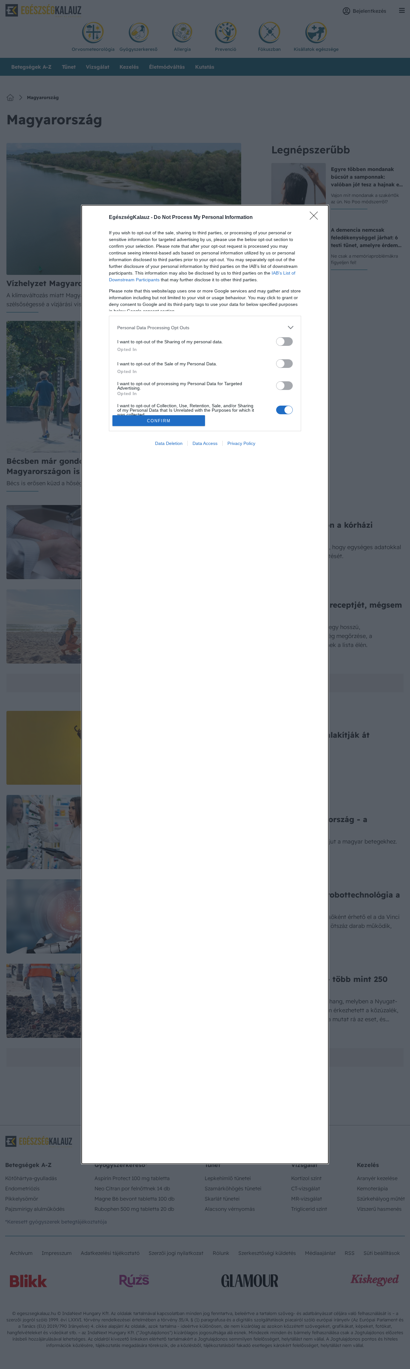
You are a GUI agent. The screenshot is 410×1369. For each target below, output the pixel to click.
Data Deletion (169, 443)
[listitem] (205, 327)
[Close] (316, 218)
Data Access (205, 443)
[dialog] (205, 684)
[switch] (284, 341)
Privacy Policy (241, 443)
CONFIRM (159, 420)
